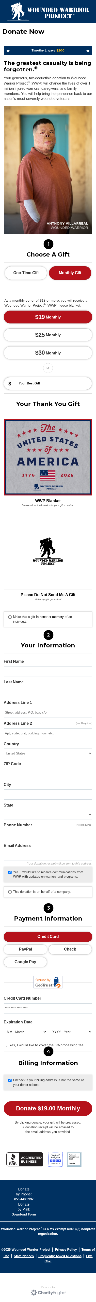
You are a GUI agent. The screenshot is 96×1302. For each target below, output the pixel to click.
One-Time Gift (26, 273)
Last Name (14, 682)
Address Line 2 (48, 723)
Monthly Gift (70, 273)
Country (11, 744)
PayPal (25, 949)
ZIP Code (12, 764)
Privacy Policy (66, 1249)
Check (70, 949)
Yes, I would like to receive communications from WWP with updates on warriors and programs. (48, 874)
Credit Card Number (22, 998)
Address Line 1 (18, 702)
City (7, 784)
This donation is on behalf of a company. (42, 892)
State (8, 805)
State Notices (24, 1255)
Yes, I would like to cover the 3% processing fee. (46, 1045)
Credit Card (48, 936)
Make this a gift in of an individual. (42, 619)
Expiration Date (18, 1022)
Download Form (24, 1214)
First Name (14, 661)
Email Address (17, 845)
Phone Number (48, 825)
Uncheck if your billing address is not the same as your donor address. (48, 1082)
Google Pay (25, 962)
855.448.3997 (23, 1199)
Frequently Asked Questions (59, 1255)
